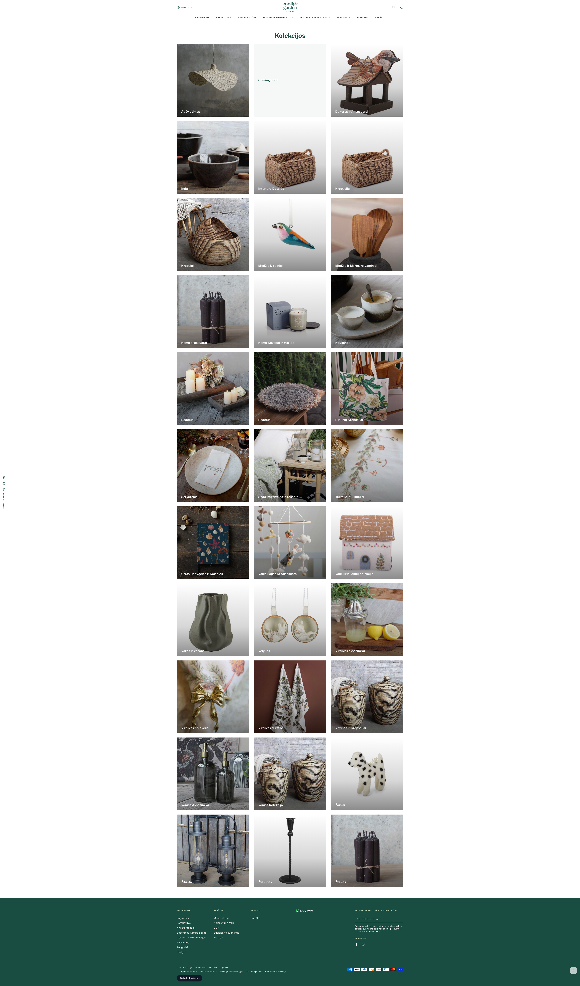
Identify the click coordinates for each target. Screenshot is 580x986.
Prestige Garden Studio (195, 967)
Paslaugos (183, 942)
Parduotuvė (184, 922)
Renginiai (182, 947)
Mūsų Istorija (221, 918)
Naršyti (181, 952)
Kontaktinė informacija (275, 971)
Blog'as (218, 937)
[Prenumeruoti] (401, 919)
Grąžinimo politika (188, 971)
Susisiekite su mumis (226, 932)
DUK (216, 927)
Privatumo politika (208, 971)
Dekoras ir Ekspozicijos (191, 937)
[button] (394, 7)
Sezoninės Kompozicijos (191, 932)
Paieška (255, 918)
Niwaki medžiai (186, 927)
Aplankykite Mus (224, 922)
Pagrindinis (183, 918)
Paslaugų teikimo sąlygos (231, 971)
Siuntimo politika (254, 971)
